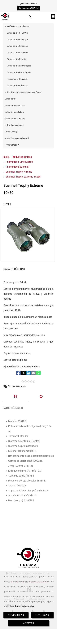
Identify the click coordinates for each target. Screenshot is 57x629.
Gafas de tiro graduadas (18, 26)
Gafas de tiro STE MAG (17, 33)
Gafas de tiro (11, 99)
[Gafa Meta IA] (6, 145)
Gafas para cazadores (15, 118)
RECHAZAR (42, 615)
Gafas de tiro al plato (14, 112)
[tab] (15, 396)
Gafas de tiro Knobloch (17, 46)
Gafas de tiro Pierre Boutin (19, 72)
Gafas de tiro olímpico (15, 105)
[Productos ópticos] (6, 125)
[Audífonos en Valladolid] (6, 138)
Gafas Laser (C (11, 132)
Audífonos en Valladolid (18, 138)
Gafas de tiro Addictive (17, 85)
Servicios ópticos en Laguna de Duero (24, 92)
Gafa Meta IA (13, 145)
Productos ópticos (15, 125)
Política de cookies (24, 606)
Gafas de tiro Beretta (16, 59)
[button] (28, 8)
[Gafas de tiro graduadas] (6, 26)
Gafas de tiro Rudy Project (19, 66)
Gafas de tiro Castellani (17, 52)
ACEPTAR (28, 623)
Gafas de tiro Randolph (17, 39)
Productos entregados (17, 79)
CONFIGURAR (16, 615)
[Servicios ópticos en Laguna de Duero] (6, 92)
